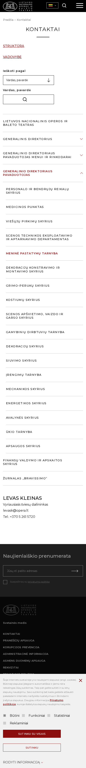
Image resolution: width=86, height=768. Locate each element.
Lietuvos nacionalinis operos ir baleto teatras (35, 123)
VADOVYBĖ (12, 57)
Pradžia (8, 20)
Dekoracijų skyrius (25, 346)
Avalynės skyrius (22, 417)
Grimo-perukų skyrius (28, 285)
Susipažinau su (30, 581)
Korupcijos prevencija (21, 647)
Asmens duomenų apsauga (24, 660)
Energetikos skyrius (26, 403)
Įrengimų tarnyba (23, 375)
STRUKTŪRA (13, 46)
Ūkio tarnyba (19, 432)
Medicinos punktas (25, 207)
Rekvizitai (11, 667)
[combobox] (28, 80)
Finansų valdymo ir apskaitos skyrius (32, 462)
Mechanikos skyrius (25, 389)
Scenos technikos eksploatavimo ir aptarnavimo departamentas (39, 237)
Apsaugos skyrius (23, 446)
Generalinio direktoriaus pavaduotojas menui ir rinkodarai (37, 155)
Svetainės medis (15, 622)
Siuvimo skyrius (21, 360)
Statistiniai (62, 716)
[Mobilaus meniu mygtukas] (80, 6)
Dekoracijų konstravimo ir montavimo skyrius (33, 269)
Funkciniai (37, 716)
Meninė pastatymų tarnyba (32, 253)
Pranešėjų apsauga (18, 640)
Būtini (14, 716)
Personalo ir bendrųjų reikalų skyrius (37, 191)
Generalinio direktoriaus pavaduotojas (28, 173)
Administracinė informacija (26, 653)
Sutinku (32, 747)
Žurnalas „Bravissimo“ (25, 478)
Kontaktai (24, 20)
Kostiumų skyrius (23, 300)
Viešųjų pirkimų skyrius (29, 221)
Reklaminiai (19, 723)
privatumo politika (39, 581)
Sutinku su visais (32, 733)
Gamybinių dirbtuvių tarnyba (35, 332)
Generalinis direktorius (27, 139)
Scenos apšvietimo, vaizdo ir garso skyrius (34, 315)
